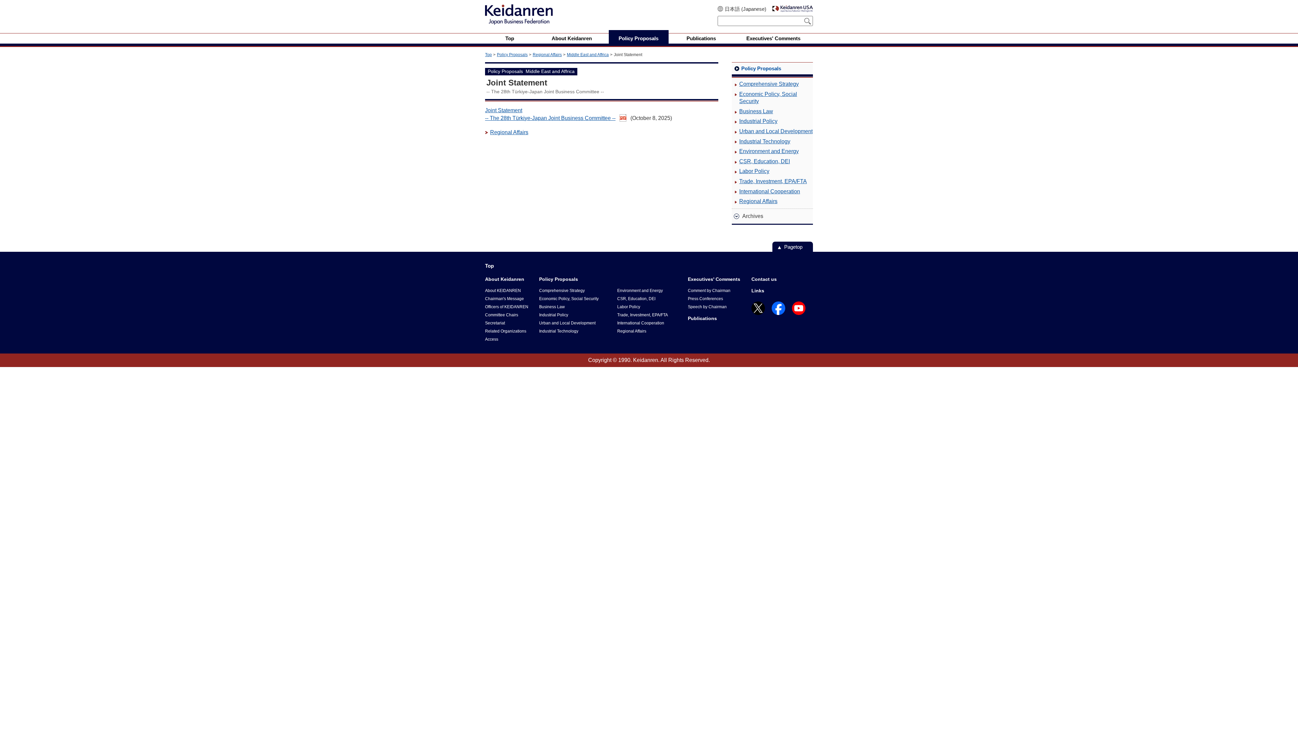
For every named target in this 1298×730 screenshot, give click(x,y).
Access (491, 339)
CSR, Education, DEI (764, 161)
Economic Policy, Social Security (768, 97)
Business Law (756, 111)
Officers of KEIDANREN (506, 307)
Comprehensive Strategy (769, 84)
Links (757, 290)
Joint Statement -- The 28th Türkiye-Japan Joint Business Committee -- (550, 114)
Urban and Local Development (776, 131)
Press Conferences (705, 298)
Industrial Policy (758, 121)
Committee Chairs (501, 315)
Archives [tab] (752, 216)
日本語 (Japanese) (745, 9)
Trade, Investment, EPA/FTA (773, 181)
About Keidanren (504, 279)
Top (488, 54)
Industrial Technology (764, 141)
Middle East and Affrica (588, 54)
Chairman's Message (504, 298)
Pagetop (793, 247)
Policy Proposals (512, 54)
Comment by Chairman (709, 290)
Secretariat (495, 323)
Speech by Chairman (707, 307)
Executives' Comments (714, 279)
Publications (702, 318)
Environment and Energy (769, 151)
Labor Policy (754, 171)
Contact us (764, 279)
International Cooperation (769, 191)
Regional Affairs (547, 54)
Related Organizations (505, 331)
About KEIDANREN (503, 290)
